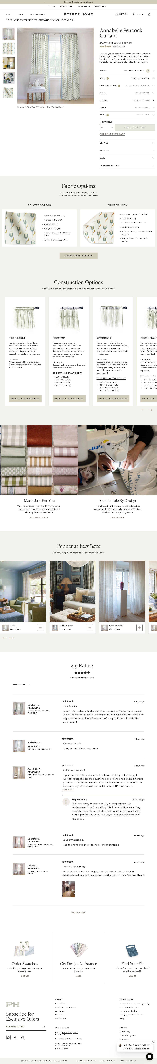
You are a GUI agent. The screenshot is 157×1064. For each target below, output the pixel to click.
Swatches (60, 1004)
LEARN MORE (118, 518)
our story (125, 1032)
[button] (123, 14)
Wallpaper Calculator (131, 1015)
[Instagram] (8, 1037)
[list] (8, 63)
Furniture (60, 1011)
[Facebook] (22, 1037)
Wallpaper (60, 1019)
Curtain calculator (129, 1011)
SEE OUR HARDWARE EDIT (25, 399)
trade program (128, 1036)
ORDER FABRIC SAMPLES (78, 256)
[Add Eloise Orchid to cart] (139, 628)
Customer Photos (129, 1008)
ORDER (25, 976)
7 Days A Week (75, 1039)
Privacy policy (128, 1061)
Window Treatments (25, 20)
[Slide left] (45, 2)
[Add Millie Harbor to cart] (90, 628)
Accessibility (107, 1061)
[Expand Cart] (148, 14)
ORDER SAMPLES (39, 518)
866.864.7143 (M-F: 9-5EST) (68, 1044)
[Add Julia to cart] (40, 628)
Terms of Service (86, 1061)
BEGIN (132, 976)
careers (124, 1039)
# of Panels (106, 122)
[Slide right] (112, 2)
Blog (122, 1019)
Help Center (61, 1049)
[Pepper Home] (78, 14)
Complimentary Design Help (135, 1004)
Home (9, 20)
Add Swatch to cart (112, 134)
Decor (58, 1015)
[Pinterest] (15, 1037)
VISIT (79, 976)
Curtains (44, 20)
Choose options (134, 127)
